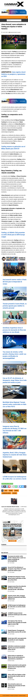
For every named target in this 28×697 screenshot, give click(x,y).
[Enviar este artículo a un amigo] (11, 486)
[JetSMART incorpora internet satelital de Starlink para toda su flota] (4, 614)
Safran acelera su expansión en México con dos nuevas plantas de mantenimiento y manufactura (16, 657)
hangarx (23, 695)
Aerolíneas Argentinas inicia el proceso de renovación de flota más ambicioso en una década (14, 330)
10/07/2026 (11, 641)
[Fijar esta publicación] (9, 486)
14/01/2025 (5, 32)
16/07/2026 (11, 581)
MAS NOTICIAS (4, 552)
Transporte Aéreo (6, 493)
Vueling (14, 493)
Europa (16, 490)
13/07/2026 (11, 626)
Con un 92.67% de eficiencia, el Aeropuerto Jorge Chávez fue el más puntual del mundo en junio (15, 380)
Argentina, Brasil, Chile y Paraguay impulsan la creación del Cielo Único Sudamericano (15, 455)
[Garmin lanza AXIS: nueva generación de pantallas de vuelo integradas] (4, 639)
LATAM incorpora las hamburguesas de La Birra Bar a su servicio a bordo (14, 478)
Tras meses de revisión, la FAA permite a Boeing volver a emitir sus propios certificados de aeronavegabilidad (14, 355)
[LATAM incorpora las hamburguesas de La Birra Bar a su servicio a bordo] (4, 606)
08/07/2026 (11, 660)
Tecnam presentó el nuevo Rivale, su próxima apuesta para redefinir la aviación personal (15, 306)
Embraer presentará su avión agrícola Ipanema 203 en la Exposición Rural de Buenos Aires (17, 666)
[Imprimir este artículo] (14, 486)
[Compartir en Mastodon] (18, 486)
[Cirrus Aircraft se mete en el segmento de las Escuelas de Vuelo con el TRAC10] (4, 685)
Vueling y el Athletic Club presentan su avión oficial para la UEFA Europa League (13, 235)
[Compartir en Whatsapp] (16, 486)
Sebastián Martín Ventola (15, 32)
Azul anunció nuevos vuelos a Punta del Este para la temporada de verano (14, 282)
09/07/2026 (11, 651)
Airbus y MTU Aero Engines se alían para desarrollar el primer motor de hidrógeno (16, 676)
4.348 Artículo (24, 506)
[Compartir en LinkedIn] (7, 486)
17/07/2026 (11, 562)
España (10, 490)
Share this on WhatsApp (8, 483)
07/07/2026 (11, 679)
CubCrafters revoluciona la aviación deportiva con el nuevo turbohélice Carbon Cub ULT (16, 647)
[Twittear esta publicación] (5, 486)
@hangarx (16, 695)
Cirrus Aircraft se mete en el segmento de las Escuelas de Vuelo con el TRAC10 (16, 685)
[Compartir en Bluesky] (23, 486)
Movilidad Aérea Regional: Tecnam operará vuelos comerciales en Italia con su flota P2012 (14, 404)
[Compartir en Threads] (25, 486)
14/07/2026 (11, 608)
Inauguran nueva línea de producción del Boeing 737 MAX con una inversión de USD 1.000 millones (14, 429)
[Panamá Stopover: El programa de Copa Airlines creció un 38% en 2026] (4, 632)
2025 (6, 490)
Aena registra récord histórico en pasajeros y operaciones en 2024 (13, 74)
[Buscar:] (14, 20)
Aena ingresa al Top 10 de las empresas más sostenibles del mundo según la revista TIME (17, 622)
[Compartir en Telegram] (21, 486)
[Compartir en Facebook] (2, 486)
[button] (26, 17)
